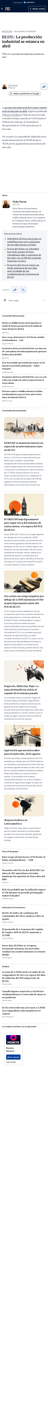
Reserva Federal (12, 114)
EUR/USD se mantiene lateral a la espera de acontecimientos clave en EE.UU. (23, 446)
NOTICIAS (7, 31)
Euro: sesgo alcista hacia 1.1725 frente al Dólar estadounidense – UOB (23, 858)
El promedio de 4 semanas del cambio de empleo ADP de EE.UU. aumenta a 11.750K (22, 932)
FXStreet (11, 88)
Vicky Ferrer (13, 85)
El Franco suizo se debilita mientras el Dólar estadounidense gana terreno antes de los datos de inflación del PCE (22, 394)
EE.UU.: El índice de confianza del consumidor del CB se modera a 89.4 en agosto (23, 916)
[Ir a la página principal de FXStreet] (8, 8)
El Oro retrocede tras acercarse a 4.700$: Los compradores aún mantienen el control (23, 1010)
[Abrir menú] (2, 9)
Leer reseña (11, 1062)
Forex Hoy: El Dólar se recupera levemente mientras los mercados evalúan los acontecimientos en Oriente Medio (23, 950)
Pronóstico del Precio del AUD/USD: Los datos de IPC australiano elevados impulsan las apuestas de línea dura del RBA (24, 351)
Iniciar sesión (39, 8)
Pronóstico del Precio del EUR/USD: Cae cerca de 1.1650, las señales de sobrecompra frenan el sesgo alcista (24, 380)
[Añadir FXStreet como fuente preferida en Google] (25, 94)
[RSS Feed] (23, 290)
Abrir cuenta (13, 1057)
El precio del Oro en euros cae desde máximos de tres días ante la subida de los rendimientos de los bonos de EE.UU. (23, 271)
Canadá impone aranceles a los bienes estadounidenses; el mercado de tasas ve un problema (24, 994)
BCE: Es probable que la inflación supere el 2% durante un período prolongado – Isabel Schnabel (23, 366)
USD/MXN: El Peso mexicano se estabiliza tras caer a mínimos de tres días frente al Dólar (24, 242)
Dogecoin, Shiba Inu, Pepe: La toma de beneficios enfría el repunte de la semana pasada (21, 690)
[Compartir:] (44, 87)
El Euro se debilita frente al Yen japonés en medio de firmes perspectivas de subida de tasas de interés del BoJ (22, 326)
